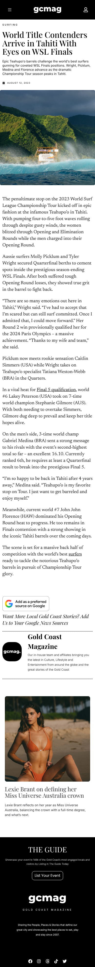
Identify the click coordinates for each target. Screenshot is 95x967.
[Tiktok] (56, 961)
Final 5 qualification (56, 390)
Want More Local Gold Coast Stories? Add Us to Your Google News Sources (45, 619)
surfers (75, 554)
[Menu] (9, 9)
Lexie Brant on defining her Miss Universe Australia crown (44, 792)
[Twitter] (64, 961)
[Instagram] (39, 961)
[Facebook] (30, 961)
